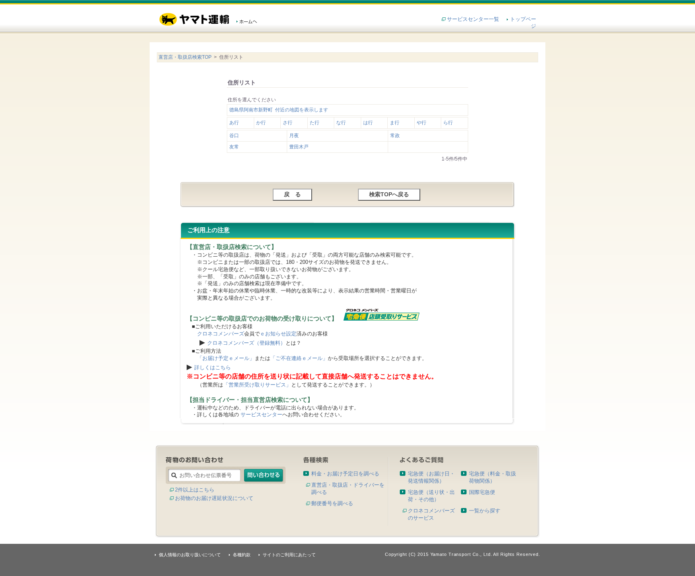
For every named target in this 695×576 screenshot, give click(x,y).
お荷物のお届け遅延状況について (214, 498)
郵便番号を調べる (332, 503)
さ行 (287, 122)
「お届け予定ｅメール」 (226, 358)
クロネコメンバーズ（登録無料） (246, 343)
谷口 (234, 135)
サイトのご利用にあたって (289, 554)
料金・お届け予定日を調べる (345, 474)
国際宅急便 (482, 492)
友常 (234, 147)
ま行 (394, 122)
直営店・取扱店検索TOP (185, 57)
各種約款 (242, 554)
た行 (314, 122)
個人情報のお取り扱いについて (190, 554)
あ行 (234, 122)
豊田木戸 (298, 147)
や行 (421, 122)
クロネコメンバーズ (220, 334)
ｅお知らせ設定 (278, 334)
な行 (341, 122)
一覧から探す (484, 511)
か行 (261, 122)
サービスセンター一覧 (473, 19)
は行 (368, 122)
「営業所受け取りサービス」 (257, 385)
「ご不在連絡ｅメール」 (299, 358)
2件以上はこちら (194, 490)
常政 (395, 135)
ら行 (448, 122)
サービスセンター (261, 414)
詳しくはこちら (212, 367)
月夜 (294, 135)
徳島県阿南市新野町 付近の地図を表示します (278, 110)
